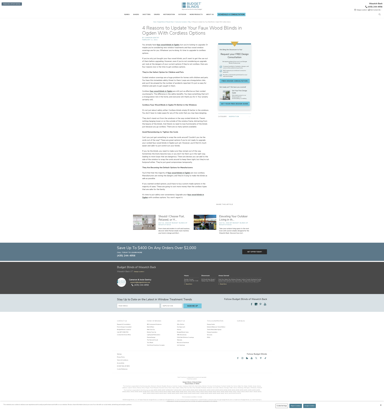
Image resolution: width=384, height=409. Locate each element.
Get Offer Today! (254, 252)
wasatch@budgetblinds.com (140, 282)
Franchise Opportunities (11, 4)
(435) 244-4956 (375, 6)
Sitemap (119, 354)
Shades (136, 14)
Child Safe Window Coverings (185, 337)
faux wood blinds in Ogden (168, 45)
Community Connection (181, 22)
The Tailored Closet (152, 340)
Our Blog (241, 321)
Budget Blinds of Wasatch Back (166, 22)
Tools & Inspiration (215, 321)
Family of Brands (154, 321)
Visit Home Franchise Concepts (156, 345)
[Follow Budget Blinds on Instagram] (242, 358)
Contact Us (122, 321)
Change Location (139, 271)
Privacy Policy (121, 357)
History (179, 329)
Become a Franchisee (183, 342)
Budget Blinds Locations (124, 329)
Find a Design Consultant (124, 327)
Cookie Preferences (122, 369)
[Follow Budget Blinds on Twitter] (256, 358)
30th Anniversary (181, 335)
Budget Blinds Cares (183, 332)
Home (154, 22)
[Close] (381, 405)
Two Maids (150, 342)
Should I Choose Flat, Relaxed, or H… (171, 218)
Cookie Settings (282, 406)
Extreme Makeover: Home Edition (216, 327)
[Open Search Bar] (379, 14)
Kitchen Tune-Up (151, 332)
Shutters (146, 14)
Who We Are (180, 324)
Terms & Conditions (122, 360)
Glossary (209, 335)
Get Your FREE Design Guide (234, 104)
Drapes (157, 14)
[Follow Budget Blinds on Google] (256, 304)
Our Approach (181, 327)
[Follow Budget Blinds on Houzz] (247, 358)
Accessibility (120, 363)
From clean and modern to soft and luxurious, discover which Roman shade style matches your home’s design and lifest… (174, 230)
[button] (360, 10)
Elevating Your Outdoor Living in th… (233, 218)
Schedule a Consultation (231, 14)
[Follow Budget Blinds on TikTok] (265, 358)
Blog (189, 22)
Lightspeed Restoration (153, 335)
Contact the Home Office (124, 335)
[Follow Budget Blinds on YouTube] (265, 304)
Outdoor (182, 14)
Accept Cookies (310, 406)
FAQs (208, 337)
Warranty (179, 340)
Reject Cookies (295, 406)
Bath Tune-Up (151, 329)
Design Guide (211, 324)
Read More (189, 284)
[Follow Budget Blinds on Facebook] (252, 304)
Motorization (169, 14)
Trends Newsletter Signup (214, 329)
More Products (196, 14)
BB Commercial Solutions (154, 324)
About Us (210, 14)
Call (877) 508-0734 (122, 332)
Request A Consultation (123, 324)
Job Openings (181, 345)
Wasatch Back (375, 3)
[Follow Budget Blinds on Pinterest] (260, 304)
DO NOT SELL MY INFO (123, 366)
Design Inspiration (212, 332)
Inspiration (234, 116)
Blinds (127, 14)
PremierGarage (151, 337)
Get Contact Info (376, 10)
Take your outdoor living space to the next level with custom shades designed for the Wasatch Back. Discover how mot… (234, 230)
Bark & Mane (150, 327)
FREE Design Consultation (235, 81)
